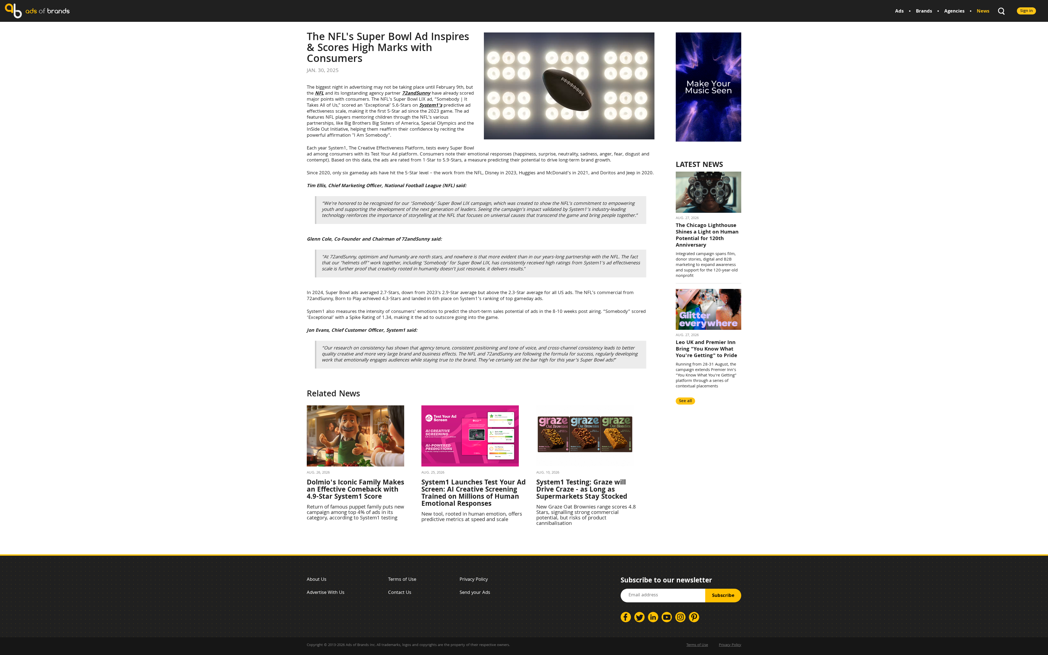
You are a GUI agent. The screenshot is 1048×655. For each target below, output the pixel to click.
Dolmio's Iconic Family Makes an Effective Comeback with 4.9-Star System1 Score (355, 490)
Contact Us (399, 593)
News (983, 12)
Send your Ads (475, 593)
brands (47, 11)
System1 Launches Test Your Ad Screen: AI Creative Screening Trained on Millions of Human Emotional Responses (473, 493)
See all (685, 401)
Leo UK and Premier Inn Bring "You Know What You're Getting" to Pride (706, 349)
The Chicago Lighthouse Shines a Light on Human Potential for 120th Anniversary (707, 236)
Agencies (954, 12)
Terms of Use (402, 580)
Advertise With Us (325, 593)
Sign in (1026, 11)
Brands (924, 12)
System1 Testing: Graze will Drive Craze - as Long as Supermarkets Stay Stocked (581, 490)
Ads (899, 12)
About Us (316, 580)
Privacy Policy (474, 580)
